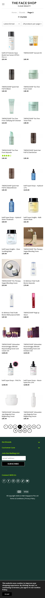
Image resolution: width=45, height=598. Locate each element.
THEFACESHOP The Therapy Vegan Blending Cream (11, 282)
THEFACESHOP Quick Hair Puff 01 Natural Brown (10, 187)
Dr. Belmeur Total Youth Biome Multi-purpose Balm (11, 314)
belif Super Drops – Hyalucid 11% (33, 187)
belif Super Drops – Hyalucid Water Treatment (11, 218)
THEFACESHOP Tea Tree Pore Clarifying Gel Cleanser (11, 120)
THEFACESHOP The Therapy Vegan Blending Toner (33, 250)
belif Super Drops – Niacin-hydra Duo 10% (33, 381)
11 (25, 431)
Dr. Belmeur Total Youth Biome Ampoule (31, 282)
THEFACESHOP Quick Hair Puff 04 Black (10, 88)
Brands (22, 12)
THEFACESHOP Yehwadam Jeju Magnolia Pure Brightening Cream (11, 414)
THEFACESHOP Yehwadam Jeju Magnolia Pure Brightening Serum (33, 414)
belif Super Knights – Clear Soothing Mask (11, 250)
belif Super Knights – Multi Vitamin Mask (32, 218)
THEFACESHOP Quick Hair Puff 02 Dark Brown (32, 151)
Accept (7, 594)
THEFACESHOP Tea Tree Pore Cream (32, 88)
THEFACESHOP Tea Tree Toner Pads (32, 120)
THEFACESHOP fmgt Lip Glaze (31, 314)
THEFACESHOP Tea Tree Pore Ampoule (10, 151)
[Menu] (3, 4)
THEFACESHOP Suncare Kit (33, 53)
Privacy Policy (30, 498)
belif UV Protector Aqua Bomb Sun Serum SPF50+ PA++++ (10, 55)
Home (14, 12)
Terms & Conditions (17, 498)
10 (20, 431)
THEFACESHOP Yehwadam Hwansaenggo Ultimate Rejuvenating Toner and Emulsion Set (33, 347)
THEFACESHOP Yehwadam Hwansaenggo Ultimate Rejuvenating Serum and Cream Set (11, 347)
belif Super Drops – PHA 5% (11, 380)
